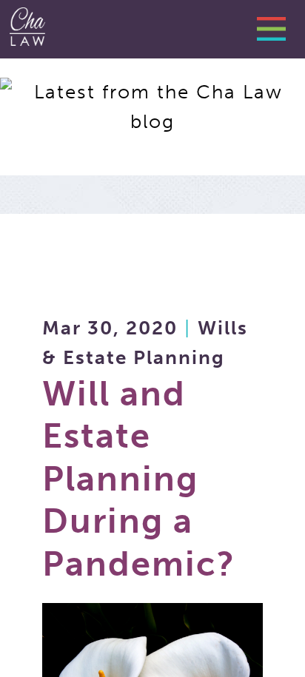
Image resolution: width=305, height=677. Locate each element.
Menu (277, 33)
